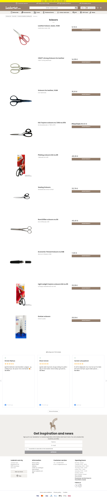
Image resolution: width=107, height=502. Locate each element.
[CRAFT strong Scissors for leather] (20, 72)
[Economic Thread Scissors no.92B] (20, 266)
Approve (53, 452)
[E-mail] (53, 445)
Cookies (65, 492)
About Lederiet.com (37, 471)
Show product (86, 29)
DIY (76, 12)
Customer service (23, 3)
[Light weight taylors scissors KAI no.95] (20, 298)
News (93, 12)
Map (20, 476)
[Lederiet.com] (13, 8)
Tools (38, 12)
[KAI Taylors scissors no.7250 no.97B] (20, 137)
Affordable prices (86, 3)
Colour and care (64, 12)
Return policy (35, 463)
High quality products (65, 3)
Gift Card (85, 12)
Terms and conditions (46, 492)
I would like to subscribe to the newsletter (40, 448)
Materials (15, 12)
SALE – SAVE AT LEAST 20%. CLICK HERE (53, 1)
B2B (33, 472)
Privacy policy (57, 492)
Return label (35, 464)
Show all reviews (53, 411)
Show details (78, 476)
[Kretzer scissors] (20, 330)
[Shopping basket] (97, 8)
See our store (19, 472)
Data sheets (35, 469)
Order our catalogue (37, 468)
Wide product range (43, 3)
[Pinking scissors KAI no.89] (20, 169)
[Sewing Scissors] (20, 201)
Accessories (27, 12)
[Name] (53, 442)
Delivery (34, 466)
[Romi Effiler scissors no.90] (20, 234)
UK (84, 8)
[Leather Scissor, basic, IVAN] (20, 40)
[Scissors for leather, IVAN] (20, 104)
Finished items (49, 12)
